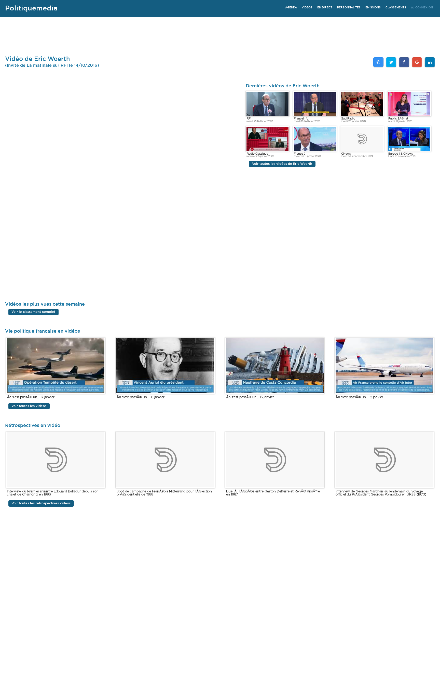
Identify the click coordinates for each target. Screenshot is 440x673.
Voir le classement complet (33, 312)
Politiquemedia (31, 8)
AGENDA (291, 7)
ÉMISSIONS (373, 7)
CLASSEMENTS (396, 7)
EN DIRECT (324, 7)
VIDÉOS (307, 7)
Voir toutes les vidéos (28, 406)
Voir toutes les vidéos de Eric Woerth (282, 164)
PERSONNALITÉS (349, 7)
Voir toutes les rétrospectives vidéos (41, 503)
